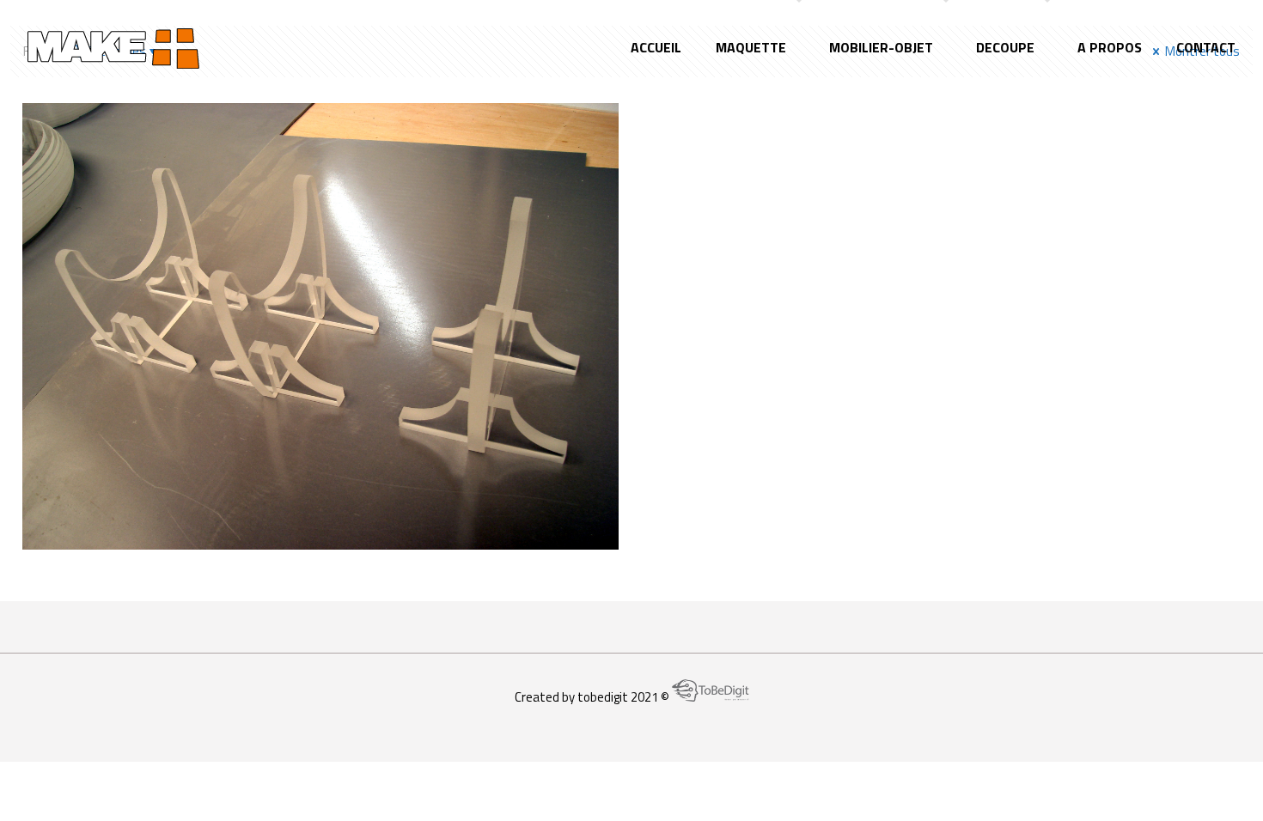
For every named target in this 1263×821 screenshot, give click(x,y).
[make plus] (113, 47)
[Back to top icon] (1180, 786)
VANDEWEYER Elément (230, 181)
